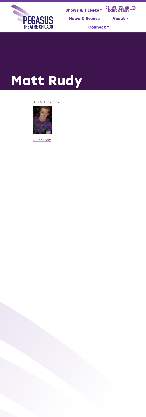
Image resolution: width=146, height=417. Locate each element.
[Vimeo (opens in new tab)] (120, 8)
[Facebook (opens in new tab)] (114, 8)
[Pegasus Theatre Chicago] (32, 17)
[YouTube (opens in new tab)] (127, 8)
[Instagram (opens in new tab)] (133, 8)
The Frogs (42, 140)
